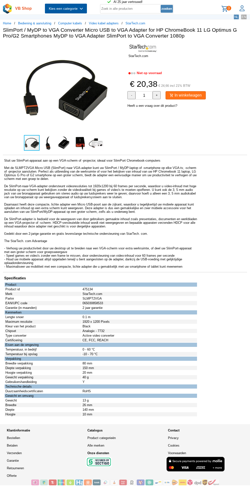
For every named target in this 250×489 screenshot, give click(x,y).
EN (244, 17)
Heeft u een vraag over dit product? (152, 106)
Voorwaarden (177, 453)
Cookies (173, 445)
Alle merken (95, 445)
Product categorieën (101, 438)
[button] (121, 47)
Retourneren (15, 468)
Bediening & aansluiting (34, 23)
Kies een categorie (64, 8)
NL (236, 17)
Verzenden (14, 453)
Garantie (13, 460)
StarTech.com (135, 23)
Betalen (12, 445)
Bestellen (13, 438)
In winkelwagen (188, 95)
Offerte (12, 476)
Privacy (173, 438)
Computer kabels (70, 23)
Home (7, 23)
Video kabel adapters (104, 23)
